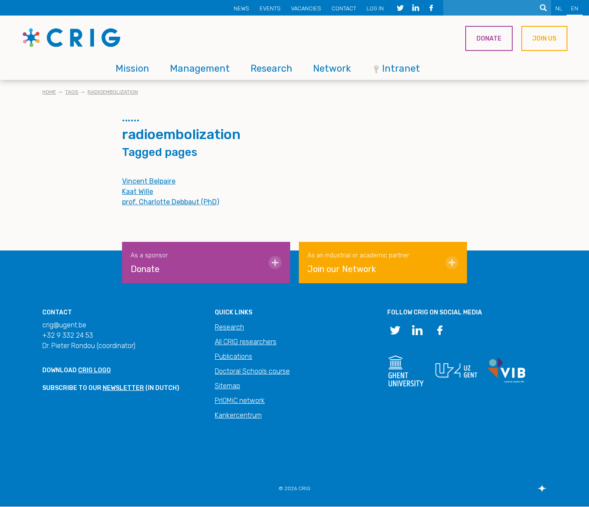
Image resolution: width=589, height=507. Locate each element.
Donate (488, 38)
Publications (233, 356)
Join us (544, 38)
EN (574, 8)
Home (49, 92)
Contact (344, 8)
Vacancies (306, 8)
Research (271, 68)
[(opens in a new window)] (400, 8)
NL (558, 8)
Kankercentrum (238, 415)
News (241, 8)
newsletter (123, 388)
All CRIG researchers (245, 342)
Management (200, 68)
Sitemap (227, 386)
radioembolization (113, 92)
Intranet (401, 68)
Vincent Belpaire (148, 181)
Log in (375, 8)
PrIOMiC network (240, 400)
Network (332, 68)
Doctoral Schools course (252, 371)
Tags (71, 92)
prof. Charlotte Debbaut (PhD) (170, 202)
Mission (132, 68)
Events (270, 8)
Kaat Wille (137, 191)
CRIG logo (94, 370)
